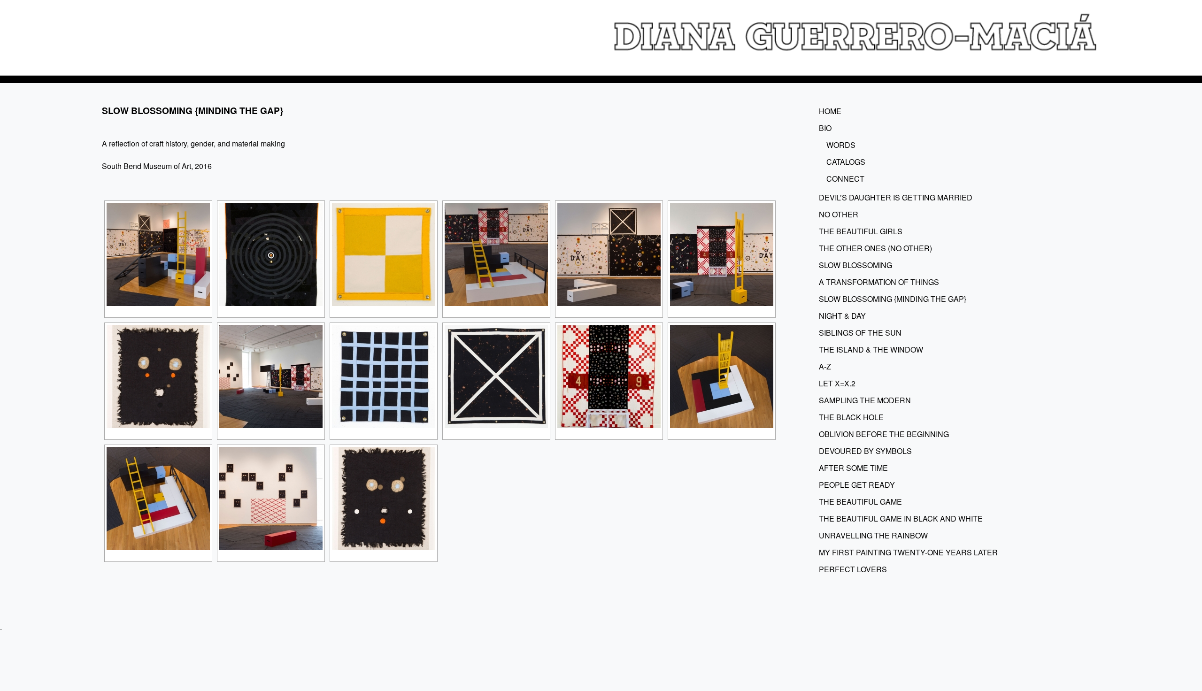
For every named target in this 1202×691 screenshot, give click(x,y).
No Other (838, 214)
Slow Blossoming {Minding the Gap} (892, 298)
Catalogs (845, 161)
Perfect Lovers (853, 569)
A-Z (825, 366)
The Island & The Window (871, 349)
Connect (845, 178)
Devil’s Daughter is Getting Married (895, 197)
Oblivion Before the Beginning (884, 434)
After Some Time (853, 467)
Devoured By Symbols (865, 450)
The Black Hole (851, 417)
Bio (825, 128)
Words (840, 144)
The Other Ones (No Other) (875, 248)
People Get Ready (857, 484)
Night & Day (842, 315)
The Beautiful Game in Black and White (901, 518)
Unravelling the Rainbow (873, 535)
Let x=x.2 (837, 383)
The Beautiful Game (860, 501)
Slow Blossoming (855, 265)
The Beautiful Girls (860, 231)
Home (830, 111)
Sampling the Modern (865, 400)
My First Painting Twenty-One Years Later (908, 552)
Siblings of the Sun (860, 332)
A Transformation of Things (879, 281)
